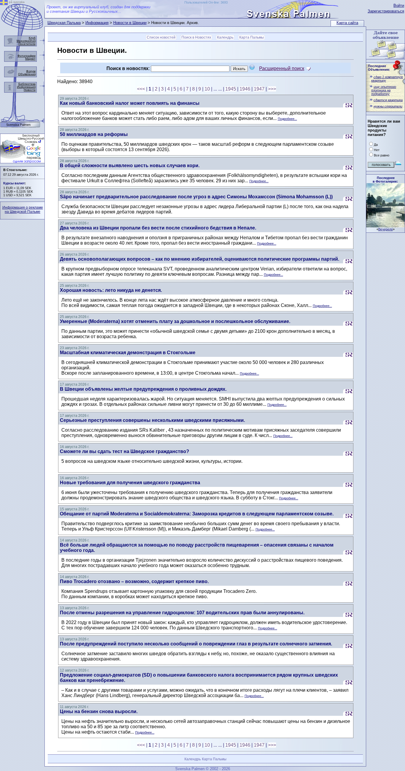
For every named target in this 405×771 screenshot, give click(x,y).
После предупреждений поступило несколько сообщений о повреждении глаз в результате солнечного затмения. (196, 643)
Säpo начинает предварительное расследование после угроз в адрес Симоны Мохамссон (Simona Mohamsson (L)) (196, 196)
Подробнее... (287, 119)
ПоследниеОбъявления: (379, 67)
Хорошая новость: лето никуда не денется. (111, 290)
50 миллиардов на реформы (94, 134)
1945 (230, 88)
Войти (398, 5)
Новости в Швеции (129, 22)
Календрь (225, 37)
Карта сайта (347, 22)
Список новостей (161, 37)
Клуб (32, 37)
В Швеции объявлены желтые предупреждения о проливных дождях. (143, 389)
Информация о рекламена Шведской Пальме (22, 209)
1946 (245, 88)
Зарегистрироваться (386, 11)
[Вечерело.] (385, 225)
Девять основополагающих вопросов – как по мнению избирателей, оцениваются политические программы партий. (199, 259)
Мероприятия (26, 40)
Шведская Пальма (64, 22)
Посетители (27, 43)
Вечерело (385, 229)
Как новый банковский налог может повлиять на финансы (130, 103)
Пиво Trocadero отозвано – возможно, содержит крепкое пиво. (134, 581)
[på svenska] (4, 3)
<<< (141, 88)
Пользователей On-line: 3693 (206, 2)
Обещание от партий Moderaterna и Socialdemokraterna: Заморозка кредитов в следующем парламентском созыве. (197, 513)
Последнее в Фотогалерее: (385, 179)
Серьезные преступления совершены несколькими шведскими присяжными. (152, 420)
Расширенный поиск (281, 68)
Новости (30, 89)
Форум (31, 71)
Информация (97, 22)
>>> (272, 88)
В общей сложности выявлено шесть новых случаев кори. (130, 165)
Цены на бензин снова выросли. (99, 711)
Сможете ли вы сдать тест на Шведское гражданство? (124, 451)
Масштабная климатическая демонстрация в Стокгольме (127, 352)
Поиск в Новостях (196, 37)
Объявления (27, 74)
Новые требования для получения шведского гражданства (130, 482)
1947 (259, 88)
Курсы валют (14, 183)
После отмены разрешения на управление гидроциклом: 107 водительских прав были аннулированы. (182, 612)
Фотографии (26, 55)
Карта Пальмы (251, 37)
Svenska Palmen (18, 124)
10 (207, 88)
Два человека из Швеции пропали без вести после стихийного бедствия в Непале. (158, 227)
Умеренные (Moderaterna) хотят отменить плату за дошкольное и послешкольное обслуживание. (175, 321)
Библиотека (27, 84)
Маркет (30, 58)
